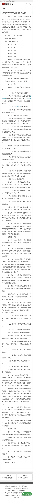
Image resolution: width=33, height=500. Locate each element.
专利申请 (28, 98)
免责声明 (21, 495)
